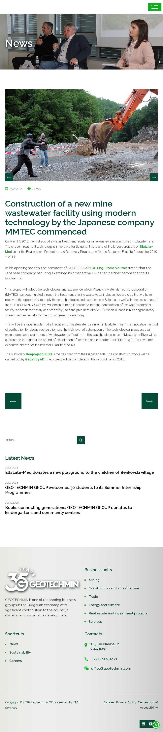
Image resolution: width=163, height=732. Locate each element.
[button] (154, 177)
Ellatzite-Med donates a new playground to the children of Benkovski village (79, 472)
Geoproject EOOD (39, 354)
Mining (94, 580)
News (13, 644)
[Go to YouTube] (151, 724)
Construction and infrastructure (114, 588)
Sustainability (20, 652)
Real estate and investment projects (118, 613)
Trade (93, 597)
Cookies (109, 702)
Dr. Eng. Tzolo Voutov (109, 268)
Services (95, 622)
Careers (15, 661)
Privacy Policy (126, 702)
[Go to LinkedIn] (143, 724)
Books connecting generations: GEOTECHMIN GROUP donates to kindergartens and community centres (68, 510)
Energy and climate (104, 605)
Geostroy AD (34, 359)
